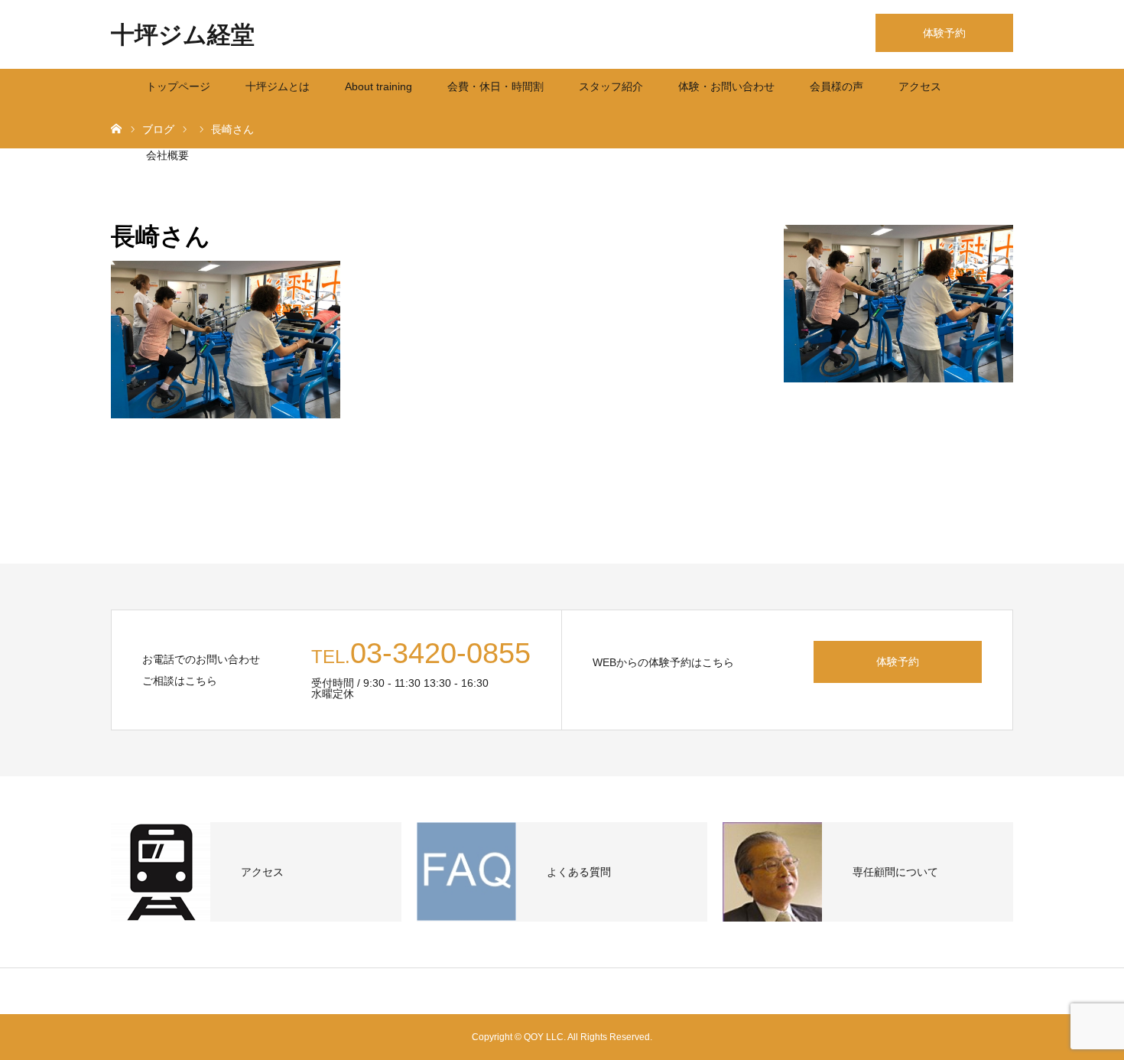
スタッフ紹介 (611, 86)
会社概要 (167, 155)
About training (378, 86)
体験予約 (944, 33)
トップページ (178, 86)
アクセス (919, 86)
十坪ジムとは (277, 86)
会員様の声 (836, 86)
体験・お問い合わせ (726, 86)
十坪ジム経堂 (183, 34)
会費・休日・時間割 (495, 86)
